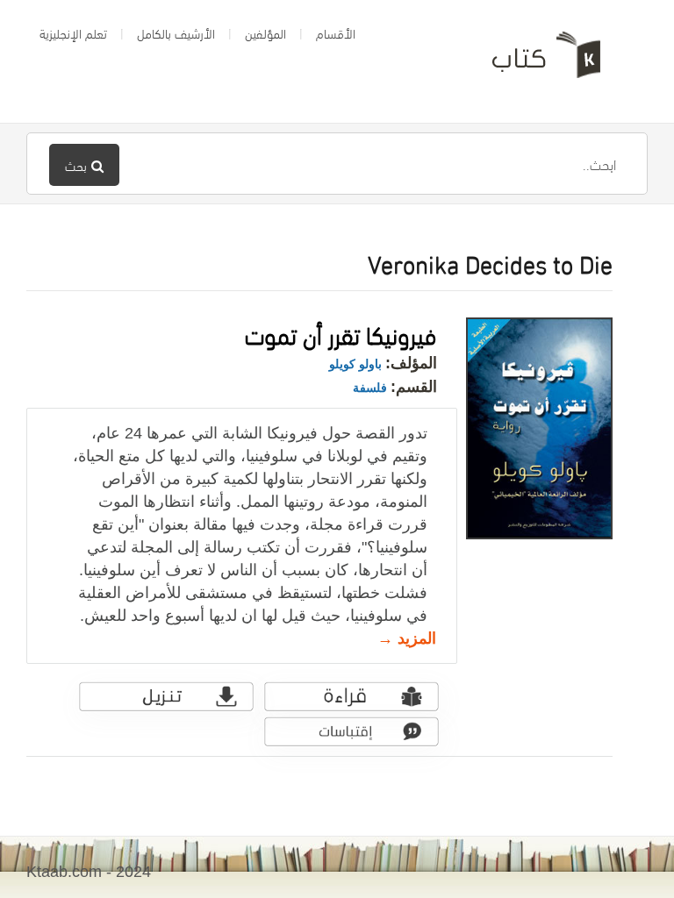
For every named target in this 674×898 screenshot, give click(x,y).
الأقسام (335, 32)
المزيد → (406, 638)
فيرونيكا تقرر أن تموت (341, 332)
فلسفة (370, 388)
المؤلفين (265, 32)
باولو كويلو (355, 364)
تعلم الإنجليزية (73, 32)
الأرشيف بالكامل (176, 32)
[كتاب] (533, 61)
